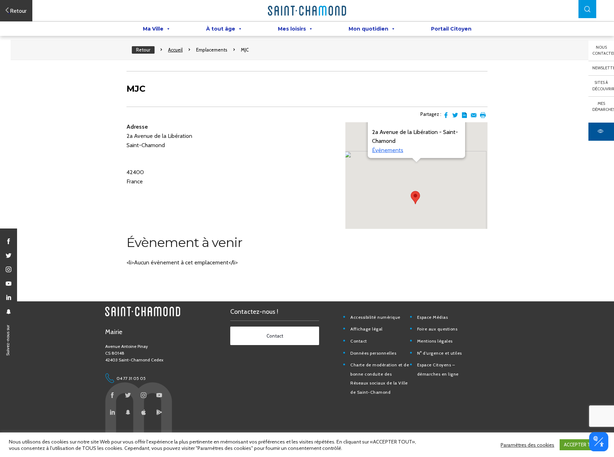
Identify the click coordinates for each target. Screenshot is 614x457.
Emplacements (211, 50)
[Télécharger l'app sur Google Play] (159, 412)
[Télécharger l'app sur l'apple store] (143, 412)
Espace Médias (432, 317)
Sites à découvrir (603, 85)
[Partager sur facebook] (446, 115)
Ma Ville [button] (153, 29)
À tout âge (220, 29)
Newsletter (603, 67)
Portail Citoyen (451, 29)
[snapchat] (8, 311)
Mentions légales (435, 341)
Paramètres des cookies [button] (527, 445)
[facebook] (8, 241)
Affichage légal (366, 329)
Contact (358, 341)
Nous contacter (603, 50)
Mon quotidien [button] (368, 29)
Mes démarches (603, 106)
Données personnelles (373, 353)
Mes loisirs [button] (292, 29)
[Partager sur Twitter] (455, 115)
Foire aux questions (437, 329)
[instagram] (8, 269)
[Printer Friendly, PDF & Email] (464, 115)
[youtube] (8, 283)
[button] (587, 9)
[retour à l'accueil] (307, 11)
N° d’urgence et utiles (439, 353)
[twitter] (8, 255)
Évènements (387, 150)
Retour (143, 50)
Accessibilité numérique (375, 317)
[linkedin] (8, 297)
